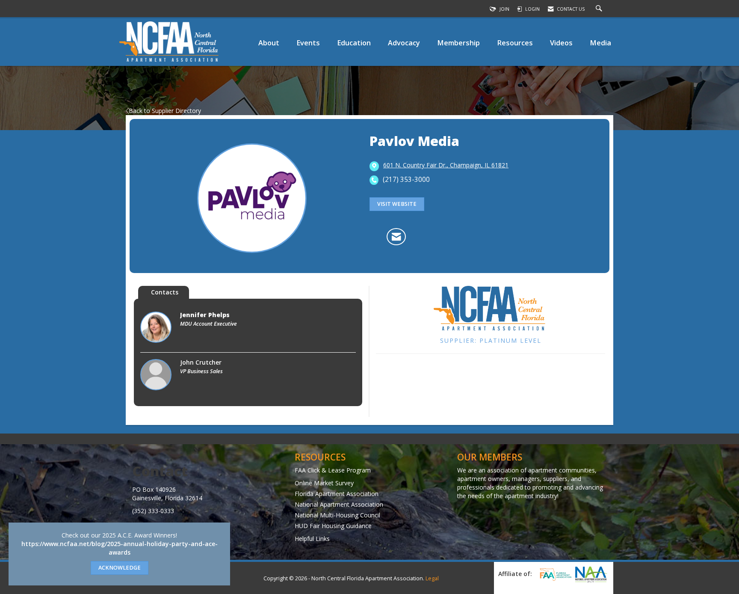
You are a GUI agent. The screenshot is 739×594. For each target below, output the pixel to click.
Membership (458, 43)
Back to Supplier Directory (165, 111)
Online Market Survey (324, 483)
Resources (515, 43)
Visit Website (397, 204)
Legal (432, 578)
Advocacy (404, 43)
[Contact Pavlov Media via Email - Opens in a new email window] (396, 236)
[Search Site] (600, 9)
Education (354, 43)
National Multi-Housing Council (337, 515)
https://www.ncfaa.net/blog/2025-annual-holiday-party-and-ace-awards (119, 548)
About (268, 43)
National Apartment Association (339, 504)
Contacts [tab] (164, 292)
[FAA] (554, 574)
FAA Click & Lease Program (333, 470)
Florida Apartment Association (336, 494)
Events (308, 43)
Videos (561, 43)
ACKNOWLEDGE (119, 567)
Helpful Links (312, 539)
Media (600, 43)
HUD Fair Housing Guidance (333, 526)
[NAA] (591, 574)
